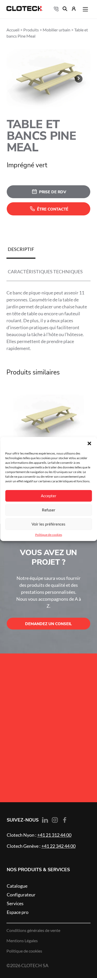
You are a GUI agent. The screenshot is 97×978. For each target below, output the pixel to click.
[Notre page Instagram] (54, 820)
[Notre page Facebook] (64, 820)
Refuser (48, 510)
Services (15, 903)
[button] (89, 443)
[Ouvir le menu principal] (85, 9)
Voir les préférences (48, 524)
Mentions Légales (22, 940)
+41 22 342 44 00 (58, 846)
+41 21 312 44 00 (54, 834)
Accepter (48, 496)
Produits (31, 30)
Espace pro (17, 912)
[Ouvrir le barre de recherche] (65, 9)
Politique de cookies (48, 534)
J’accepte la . (38, 747)
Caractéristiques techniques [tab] (45, 271)
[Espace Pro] (73, 9)
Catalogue (17, 886)
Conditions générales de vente (33, 930)
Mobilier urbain (56, 30)
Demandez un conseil (48, 623)
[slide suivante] (79, 79)
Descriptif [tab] (21, 249)
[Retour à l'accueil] (24, 9)
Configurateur (21, 894)
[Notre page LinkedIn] (45, 820)
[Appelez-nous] (56, 9)
